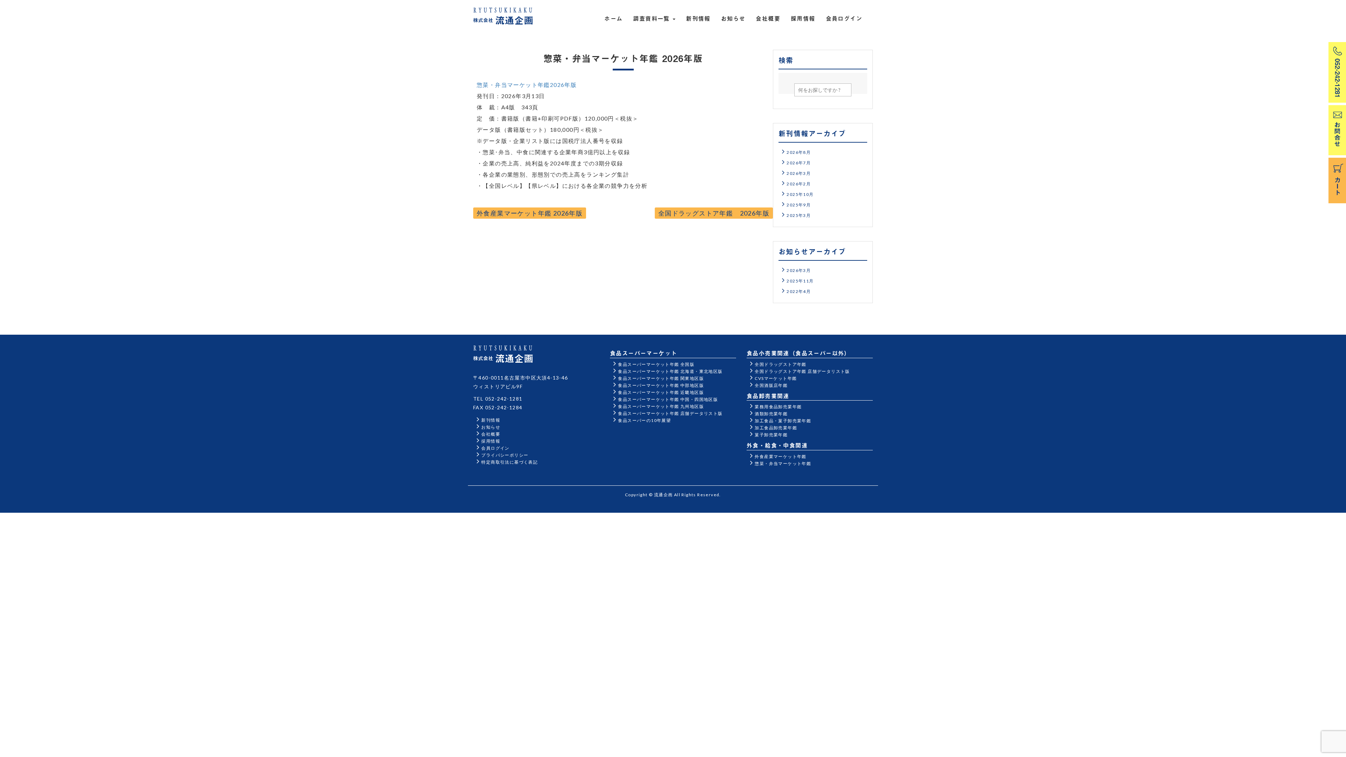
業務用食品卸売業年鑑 (778, 406)
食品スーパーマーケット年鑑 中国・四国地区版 (668, 399)
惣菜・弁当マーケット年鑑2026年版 (527, 84)
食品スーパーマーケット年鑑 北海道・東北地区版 (670, 371)
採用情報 (803, 18)
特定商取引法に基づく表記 (509, 462)
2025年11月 (800, 281)
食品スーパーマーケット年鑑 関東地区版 (661, 378)
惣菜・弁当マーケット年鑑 (783, 463)
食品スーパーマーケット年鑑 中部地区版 (661, 385)
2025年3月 (799, 215)
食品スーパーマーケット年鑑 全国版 (656, 364)
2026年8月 (799, 152)
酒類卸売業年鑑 (771, 413)
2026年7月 (799, 162)
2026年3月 (799, 173)
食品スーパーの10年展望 (644, 420)
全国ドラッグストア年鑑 (780, 364)
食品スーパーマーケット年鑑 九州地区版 (661, 406)
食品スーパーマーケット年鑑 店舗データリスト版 (670, 413)
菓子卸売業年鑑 (771, 434)
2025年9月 (799, 204)
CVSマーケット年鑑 (776, 378)
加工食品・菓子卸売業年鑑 (783, 420)
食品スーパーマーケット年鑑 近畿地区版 (661, 392)
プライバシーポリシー (504, 455)
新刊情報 (698, 18)
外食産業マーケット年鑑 (780, 456)
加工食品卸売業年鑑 (776, 427)
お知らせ (733, 18)
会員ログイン (844, 18)
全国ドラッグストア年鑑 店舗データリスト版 (802, 371)
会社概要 (768, 18)
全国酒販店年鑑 (771, 385)
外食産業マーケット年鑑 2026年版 (530, 213)
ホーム (613, 18)
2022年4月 (799, 291)
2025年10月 (800, 194)
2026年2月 (799, 183)
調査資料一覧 (652, 18)
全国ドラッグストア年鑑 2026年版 (713, 213)
